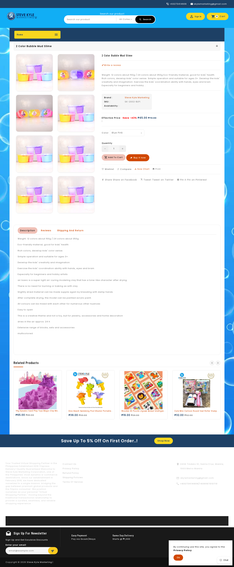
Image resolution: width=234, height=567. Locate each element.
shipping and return (70, 230)
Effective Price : (111, 119)
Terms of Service (73, 481)
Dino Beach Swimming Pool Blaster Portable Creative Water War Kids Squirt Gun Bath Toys (112, 411)
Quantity (107, 143)
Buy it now (140, 157)
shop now (163, 440)
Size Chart (143, 168)
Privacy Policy (71, 468)
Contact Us (69, 464)
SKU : (107, 101)
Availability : (111, 105)
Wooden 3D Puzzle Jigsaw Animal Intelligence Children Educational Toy (156, 411)
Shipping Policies (73, 477)
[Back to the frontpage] (217, 45)
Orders (70, 34)
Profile (85, 34)
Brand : (108, 97)
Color (105, 132)
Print (158, 168)
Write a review (112, 65)
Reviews (46, 230)
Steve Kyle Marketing (137, 97)
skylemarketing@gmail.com (197, 477)
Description (27, 230)
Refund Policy (71, 472)
